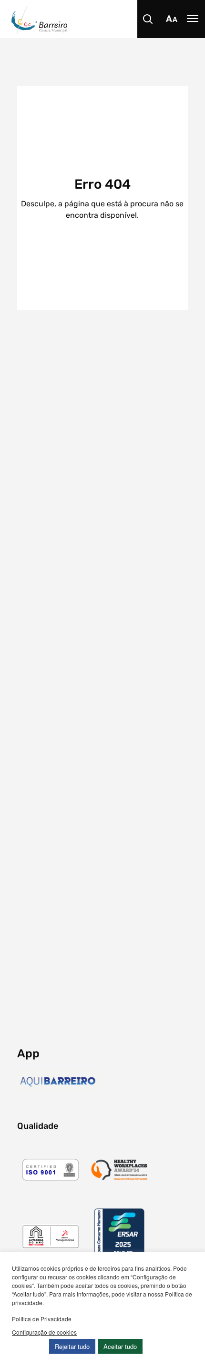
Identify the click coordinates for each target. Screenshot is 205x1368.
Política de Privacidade (42, 1319)
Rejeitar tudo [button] (72, 1346)
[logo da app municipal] (59, 1082)
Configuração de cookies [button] (44, 1332)
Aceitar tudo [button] (120, 1346)
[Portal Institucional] (108, 19)
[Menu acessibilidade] (171, 19)
